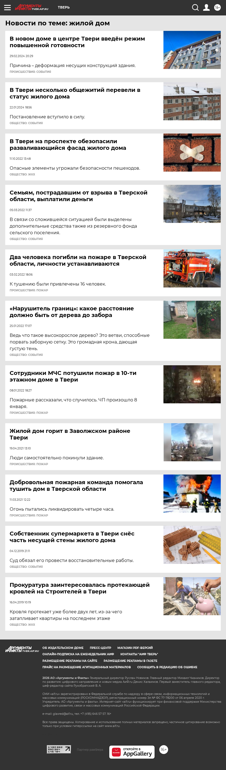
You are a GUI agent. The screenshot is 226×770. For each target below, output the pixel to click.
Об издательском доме (63, 648)
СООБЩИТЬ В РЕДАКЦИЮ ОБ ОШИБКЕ (167, 667)
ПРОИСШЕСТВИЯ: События (30, 72)
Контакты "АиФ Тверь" (139, 654)
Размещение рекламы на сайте (69, 661)
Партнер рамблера (90, 749)
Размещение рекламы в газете (130, 661)
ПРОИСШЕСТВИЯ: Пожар (29, 290)
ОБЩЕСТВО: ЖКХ (22, 174)
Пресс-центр (100, 648)
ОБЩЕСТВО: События (26, 123)
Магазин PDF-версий (135, 648)
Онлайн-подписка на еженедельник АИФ (78, 654)
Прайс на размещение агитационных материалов (86, 667)
